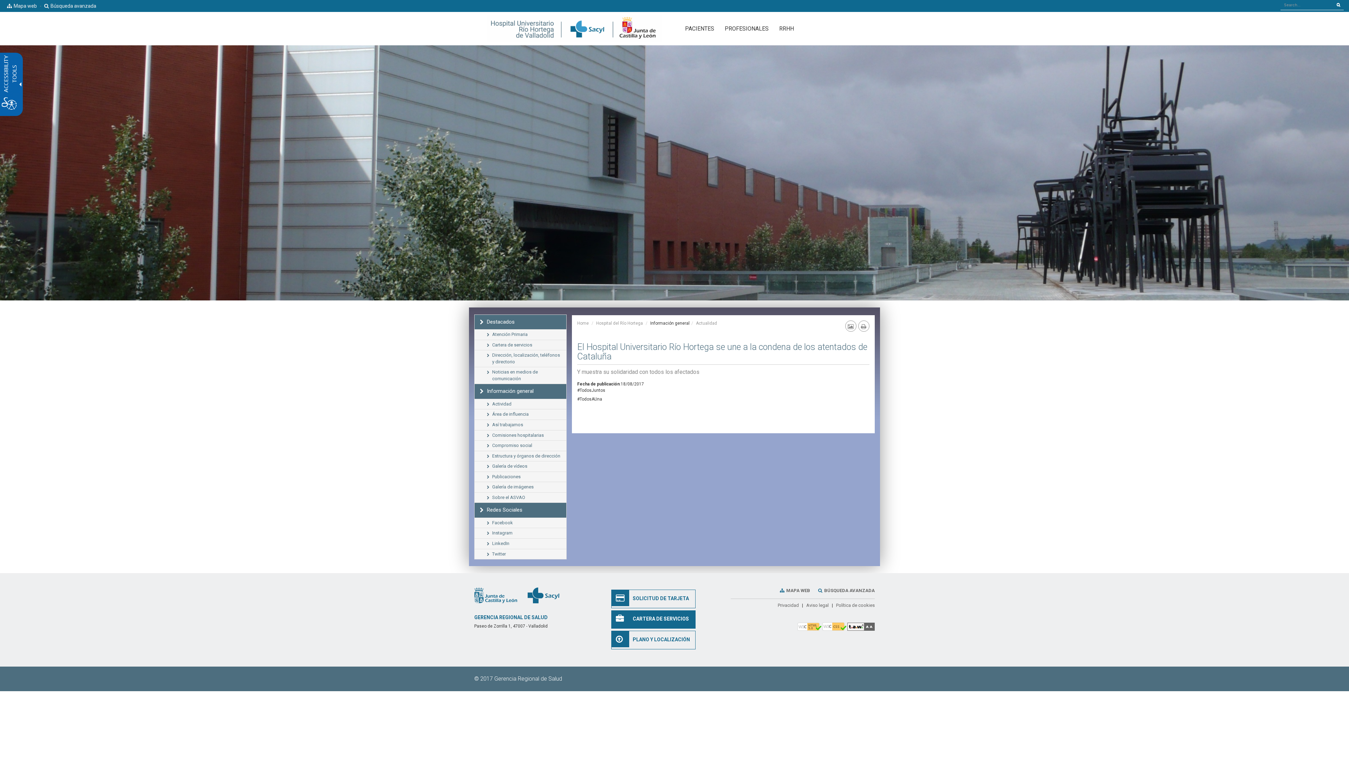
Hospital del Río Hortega (619, 323)
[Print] (863, 326)
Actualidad (706, 323)
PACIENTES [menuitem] (699, 28)
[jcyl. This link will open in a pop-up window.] (495, 595)
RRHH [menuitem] (786, 28)
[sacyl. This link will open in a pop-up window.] (543, 595)
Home (583, 323)
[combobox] (1307, 5)
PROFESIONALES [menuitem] (747, 28)
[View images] (850, 326)
